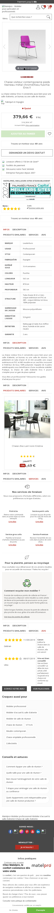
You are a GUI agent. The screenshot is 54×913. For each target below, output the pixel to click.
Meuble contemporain (16, 731)
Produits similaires (14, 235)
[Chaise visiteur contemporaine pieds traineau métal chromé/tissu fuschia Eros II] (24, 69)
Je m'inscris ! (27, 847)
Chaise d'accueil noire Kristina (27, 446)
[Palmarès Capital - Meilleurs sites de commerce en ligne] (27, 189)
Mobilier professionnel (16, 706)
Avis (43, 235)
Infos (6, 229)
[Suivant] (49, 47)
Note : (6, 206)
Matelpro (6, 816)
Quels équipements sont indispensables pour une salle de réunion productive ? (26, 799)
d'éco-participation (32, 125)
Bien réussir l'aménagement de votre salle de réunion (26, 780)
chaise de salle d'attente (26, 369)
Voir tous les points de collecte (17, 616)
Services (33, 235)
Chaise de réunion (14, 725)
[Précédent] (4, 47)
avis (29, 206)
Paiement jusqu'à (27, 1)
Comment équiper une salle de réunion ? (24, 766)
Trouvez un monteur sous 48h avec (27, 143)
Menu (5, 18)
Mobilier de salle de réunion (18, 718)
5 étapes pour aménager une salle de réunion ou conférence (26, 790)
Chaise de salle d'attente (27, 819)
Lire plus (12, 521)
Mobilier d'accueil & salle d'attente (21, 712)
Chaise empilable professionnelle (21, 737)
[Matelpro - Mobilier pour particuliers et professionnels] (13, 9)
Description (19, 229)
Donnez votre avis (36, 208)
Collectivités (11, 743)
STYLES (29, 725)
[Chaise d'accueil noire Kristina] (27, 419)
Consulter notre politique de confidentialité (19, 901)
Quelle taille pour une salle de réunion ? (23, 772)
